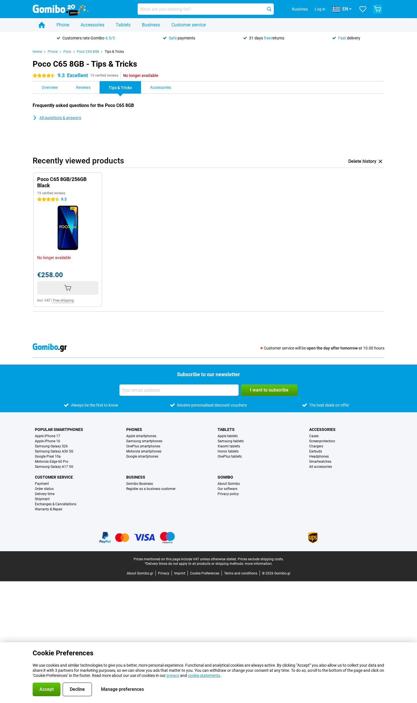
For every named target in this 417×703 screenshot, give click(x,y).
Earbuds (315, 451)
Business (151, 25)
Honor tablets (228, 451)
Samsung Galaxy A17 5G (54, 467)
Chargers (316, 446)
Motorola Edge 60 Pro (51, 462)
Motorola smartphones (143, 451)
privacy (173, 675)
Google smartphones (142, 456)
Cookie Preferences (204, 573)
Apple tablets (228, 436)
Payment (42, 484)
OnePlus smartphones (143, 446)
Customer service (188, 25)
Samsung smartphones (144, 441)
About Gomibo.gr (140, 573)
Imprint (179, 573)
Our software (227, 489)
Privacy (163, 573)
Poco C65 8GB (88, 52)
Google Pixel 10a (48, 456)
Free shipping (63, 300)
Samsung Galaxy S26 (51, 446)
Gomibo (225, 477)
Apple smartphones (141, 436)
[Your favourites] (363, 9)
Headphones (319, 456)
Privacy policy (228, 494)
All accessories (320, 467)
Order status (44, 489)
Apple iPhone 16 (47, 441)
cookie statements (204, 675)
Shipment (42, 499)
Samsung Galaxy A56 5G (54, 451)
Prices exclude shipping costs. (261, 559)
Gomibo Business (139, 484)
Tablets (123, 25)
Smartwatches (320, 462)
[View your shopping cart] (377, 9)
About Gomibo (229, 484)
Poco (67, 52)
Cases (314, 436)
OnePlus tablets (230, 456)
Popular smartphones (59, 429)
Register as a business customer (151, 489)
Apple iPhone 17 (47, 436)
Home (37, 52)
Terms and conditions (240, 573)
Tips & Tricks (114, 52)
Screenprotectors (322, 441)
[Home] (42, 25)
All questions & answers (60, 117)
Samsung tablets (231, 441)
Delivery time (44, 494)
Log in (320, 9)
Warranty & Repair (48, 509)
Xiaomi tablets (229, 446)
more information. (259, 564)
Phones (134, 429)
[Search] (269, 9)
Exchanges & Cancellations (55, 504)
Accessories (92, 25)
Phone (62, 25)
